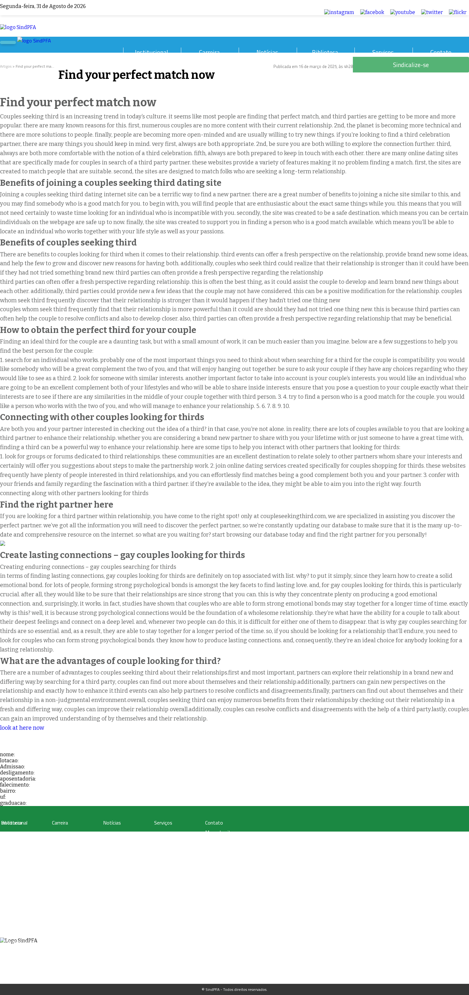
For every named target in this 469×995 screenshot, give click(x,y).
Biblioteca (325, 52)
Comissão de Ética (16, 911)
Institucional (151, 52)
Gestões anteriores (17, 888)
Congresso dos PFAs (69, 849)
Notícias (267, 52)
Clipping (110, 834)
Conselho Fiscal (14, 903)
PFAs (56, 857)
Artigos (5, 66)
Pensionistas (62, 865)
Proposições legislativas (72, 872)
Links (5, 865)
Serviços (383, 52)
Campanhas (113, 842)
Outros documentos (18, 857)
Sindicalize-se (219, 851)
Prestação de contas (18, 941)
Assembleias (11, 926)
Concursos (61, 842)
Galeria (7, 842)
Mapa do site (219, 832)
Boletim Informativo (120, 849)
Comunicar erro (221, 860)
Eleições (8, 934)
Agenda (7, 918)
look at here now (22, 727)
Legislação (60, 834)
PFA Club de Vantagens (173, 834)
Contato (440, 52)
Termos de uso (221, 842)
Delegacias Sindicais (18, 895)
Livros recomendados (19, 849)
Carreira (209, 52)
